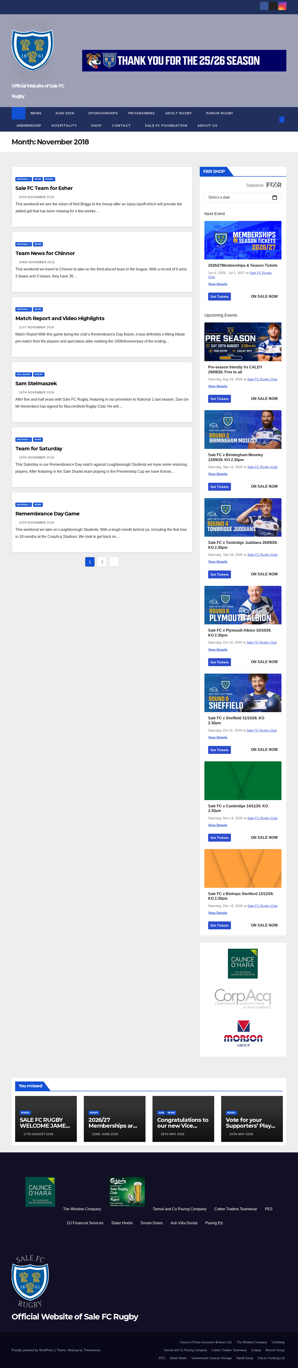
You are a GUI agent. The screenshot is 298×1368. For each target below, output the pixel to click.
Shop (96, 125)
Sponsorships (103, 113)
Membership (29, 125)
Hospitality (64, 125)
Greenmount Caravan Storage (212, 1358)
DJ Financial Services (85, 1223)
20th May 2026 (241, 1134)
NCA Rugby (24, 374)
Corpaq (256, 1350)
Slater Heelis (122, 1223)
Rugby (49, 179)
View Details (217, 284)
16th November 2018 (36, 392)
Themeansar (92, 1350)
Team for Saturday (38, 448)
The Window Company (82, 1209)
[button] (274, 119)
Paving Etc (214, 1223)
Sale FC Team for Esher (44, 188)
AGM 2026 (65, 113)
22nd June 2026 (105, 1134)
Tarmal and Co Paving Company (180, 1209)
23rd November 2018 (37, 262)
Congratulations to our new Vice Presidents (182, 1125)
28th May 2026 (173, 1134)
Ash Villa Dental (184, 1223)
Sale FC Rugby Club (262, 379)
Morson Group (274, 1350)
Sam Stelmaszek (36, 383)
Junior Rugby (220, 113)
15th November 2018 (36, 522)
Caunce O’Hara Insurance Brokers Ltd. (206, 1342)
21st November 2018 (36, 327)
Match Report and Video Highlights (59, 318)
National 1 (23, 179)
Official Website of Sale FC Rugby (75, 1317)
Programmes (141, 113)
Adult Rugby (179, 113)
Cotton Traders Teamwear (235, 1209)
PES (269, 1209)
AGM (161, 1112)
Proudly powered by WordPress (33, 1350)
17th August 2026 (39, 1134)
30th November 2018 (36, 197)
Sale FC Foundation (166, 125)
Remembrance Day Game (47, 514)
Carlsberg (278, 1342)
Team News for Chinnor (45, 253)
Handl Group (244, 1358)
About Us (207, 125)
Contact (122, 125)
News (36, 113)
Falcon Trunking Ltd (271, 1358)
